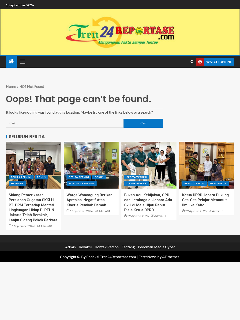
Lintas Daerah (137, 183)
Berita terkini (21, 177)
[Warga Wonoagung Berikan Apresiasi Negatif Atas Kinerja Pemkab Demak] (91, 165)
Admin (70, 247)
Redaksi (85, 247)
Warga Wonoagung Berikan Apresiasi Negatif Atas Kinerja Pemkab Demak (89, 200)
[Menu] (22, 61)
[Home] (11, 61)
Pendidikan (218, 183)
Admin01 (46, 226)
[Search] (192, 61)
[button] (22, 61)
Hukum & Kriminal (81, 183)
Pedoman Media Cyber (156, 247)
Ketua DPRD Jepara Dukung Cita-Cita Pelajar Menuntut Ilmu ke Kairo (205, 200)
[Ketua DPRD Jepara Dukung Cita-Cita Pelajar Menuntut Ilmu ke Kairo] (206, 165)
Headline (17, 183)
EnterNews (148, 256)
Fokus (41, 177)
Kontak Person (107, 247)
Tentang (128, 247)
